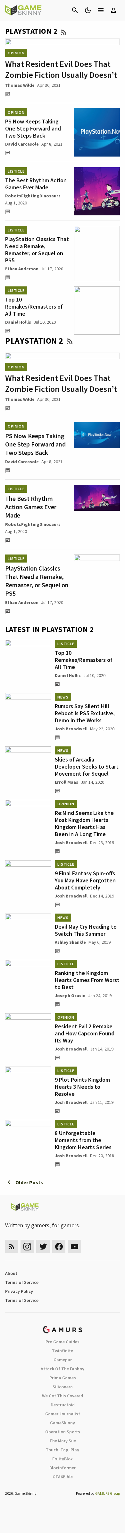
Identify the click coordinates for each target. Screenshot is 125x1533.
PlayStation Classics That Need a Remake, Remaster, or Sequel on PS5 (37, 249)
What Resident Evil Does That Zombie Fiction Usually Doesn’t (61, 69)
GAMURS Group (107, 1493)
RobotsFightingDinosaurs (33, 196)
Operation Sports (62, 1432)
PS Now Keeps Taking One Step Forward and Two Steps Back (33, 128)
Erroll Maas (66, 782)
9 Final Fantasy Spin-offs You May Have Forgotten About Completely (85, 880)
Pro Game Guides (62, 1342)
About (11, 1273)
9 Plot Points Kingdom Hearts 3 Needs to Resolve (82, 1086)
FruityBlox (62, 1459)
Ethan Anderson (21, 269)
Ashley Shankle (70, 942)
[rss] (11, 1246)
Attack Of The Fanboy (62, 1369)
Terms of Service (21, 1282)
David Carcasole (22, 144)
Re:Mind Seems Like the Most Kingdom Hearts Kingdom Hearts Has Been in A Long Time (84, 823)
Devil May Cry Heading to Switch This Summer (86, 930)
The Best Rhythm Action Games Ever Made (36, 183)
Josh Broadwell (71, 729)
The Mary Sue (62, 1441)
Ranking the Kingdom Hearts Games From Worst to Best (87, 980)
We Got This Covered (62, 1396)
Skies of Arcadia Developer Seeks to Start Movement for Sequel (87, 766)
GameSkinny (62, 1423)
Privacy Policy (19, 1291)
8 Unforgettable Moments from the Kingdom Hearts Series (83, 1140)
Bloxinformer (62, 1468)
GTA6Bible (63, 1477)
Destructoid (63, 1405)
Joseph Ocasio (70, 995)
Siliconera (63, 1387)
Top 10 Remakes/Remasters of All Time (34, 306)
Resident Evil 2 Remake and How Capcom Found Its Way (84, 1033)
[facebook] (58, 1246)
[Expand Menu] (100, 10)
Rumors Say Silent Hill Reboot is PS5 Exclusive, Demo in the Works (85, 713)
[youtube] (74, 1246)
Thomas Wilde (20, 85)
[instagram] (27, 1246)
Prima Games (62, 1378)
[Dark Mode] (87, 10)
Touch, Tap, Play (62, 1450)
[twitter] (43, 1246)
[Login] (113, 10)
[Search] (75, 10)
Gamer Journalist (62, 1414)
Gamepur (63, 1360)
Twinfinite (62, 1351)
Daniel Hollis (18, 322)
